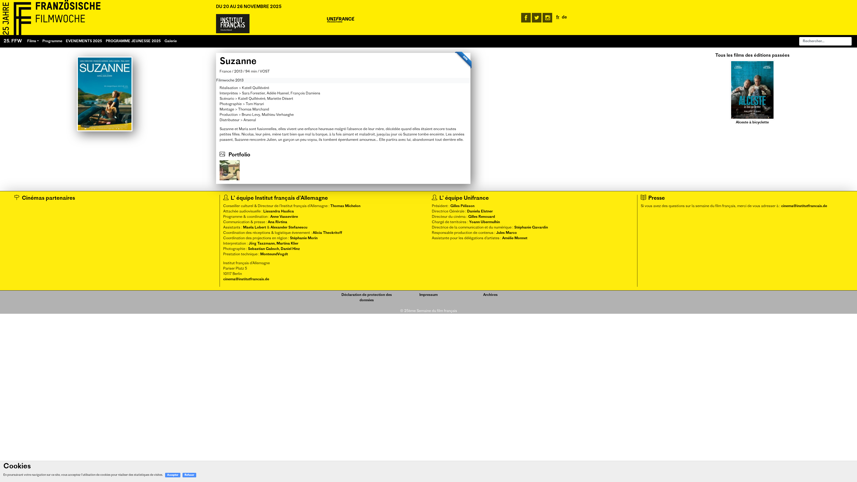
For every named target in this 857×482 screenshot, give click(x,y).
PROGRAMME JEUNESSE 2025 (133, 41)
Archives (490, 295)
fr (558, 17)
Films (31, 41)
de (564, 17)
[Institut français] (233, 23)
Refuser (189, 475)
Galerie (170, 41)
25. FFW (13, 41)
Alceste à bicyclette (752, 122)
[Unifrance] (340, 20)
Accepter (172, 475)
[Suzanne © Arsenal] (230, 170)
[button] (663, 89)
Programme (52, 41)
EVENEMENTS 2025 (84, 41)
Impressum (428, 295)
